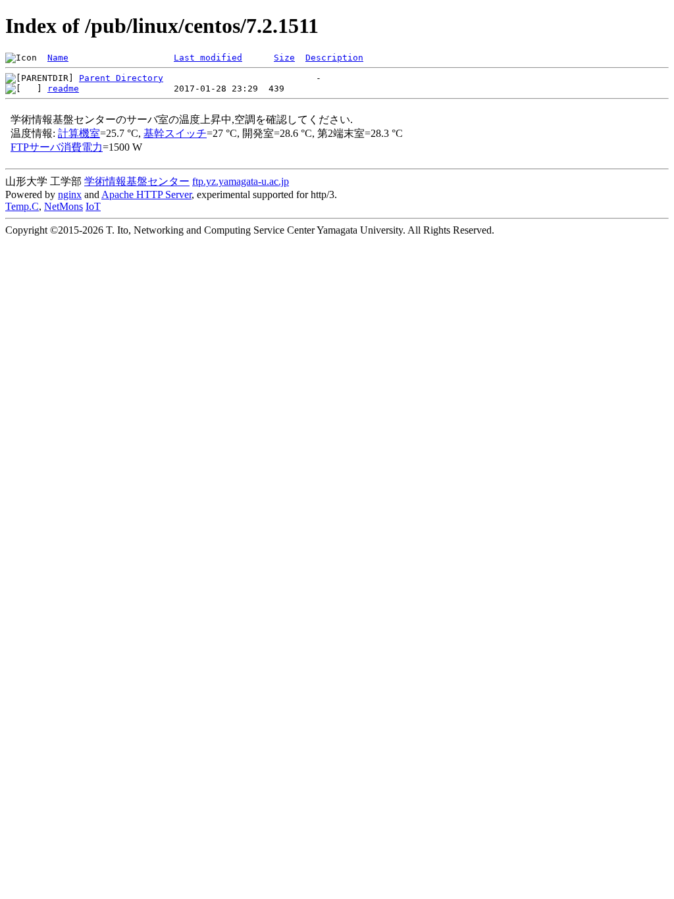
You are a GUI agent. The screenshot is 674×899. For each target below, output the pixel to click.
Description (334, 58)
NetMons (63, 206)
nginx (70, 194)
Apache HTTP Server (146, 194)
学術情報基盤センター (137, 181)
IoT (93, 206)
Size (284, 58)
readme (63, 88)
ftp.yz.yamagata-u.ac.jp (240, 181)
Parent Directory (121, 78)
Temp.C (22, 206)
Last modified (208, 58)
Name (57, 58)
